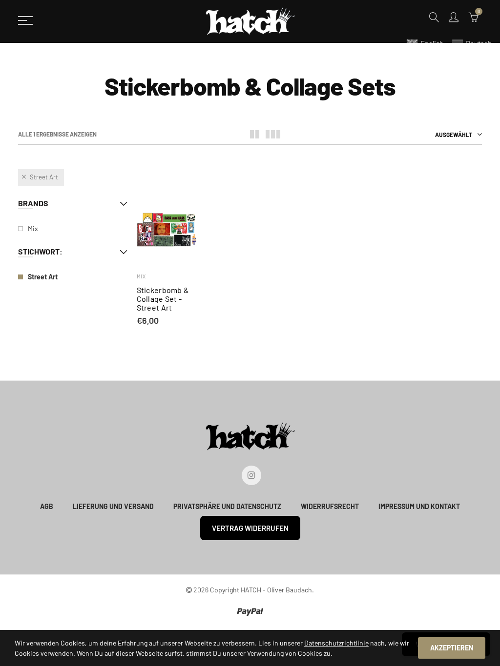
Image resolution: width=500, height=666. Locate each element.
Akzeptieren (451, 648)
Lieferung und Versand (113, 506)
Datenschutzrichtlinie (336, 643)
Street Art (44, 177)
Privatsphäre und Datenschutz (227, 506)
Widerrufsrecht (330, 506)
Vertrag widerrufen (250, 528)
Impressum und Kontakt (419, 506)
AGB (46, 506)
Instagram (251, 475)
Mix (141, 276)
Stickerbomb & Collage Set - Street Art (163, 299)
